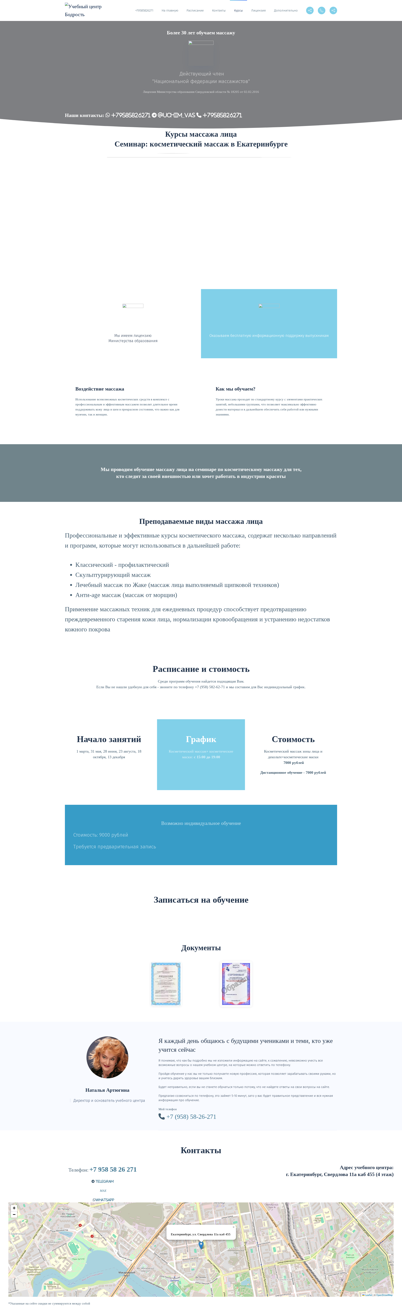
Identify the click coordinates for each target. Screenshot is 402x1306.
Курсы (238, 10)
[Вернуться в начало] (84, 10)
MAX (102, 1190)
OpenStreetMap (384, 1295)
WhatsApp (104, 1199)
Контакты (219, 10)
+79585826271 (144, 10)
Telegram (104, 1181)
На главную (170, 10)
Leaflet (368, 1295)
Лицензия (258, 10)
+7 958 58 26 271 (113, 1169)
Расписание (195, 10)
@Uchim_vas (176, 115)
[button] (201, 1245)
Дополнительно (286, 10)
